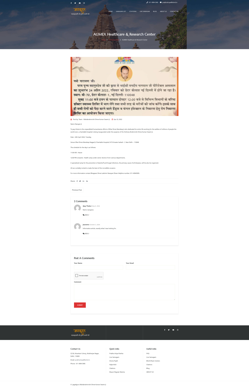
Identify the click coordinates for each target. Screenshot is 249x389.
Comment (77, 282)
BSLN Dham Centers (153, 361)
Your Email (130, 263)
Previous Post (77, 190)
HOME (111, 11)
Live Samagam (114, 357)
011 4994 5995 (153, 2)
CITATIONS (132, 11)
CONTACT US (174, 11)
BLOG (155, 11)
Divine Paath (113, 361)
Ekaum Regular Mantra (117, 372)
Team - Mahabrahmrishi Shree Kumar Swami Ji (94, 119)
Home (104, 40)
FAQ (147, 353)
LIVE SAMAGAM (145, 11)
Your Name (78, 263)
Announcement (114, 40)
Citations (112, 368)
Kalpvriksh (112, 365)
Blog (147, 368)
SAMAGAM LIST (121, 11)
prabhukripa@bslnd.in (169, 2)
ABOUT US (163, 11)
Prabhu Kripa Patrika (116, 353)
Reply (87, 215)
